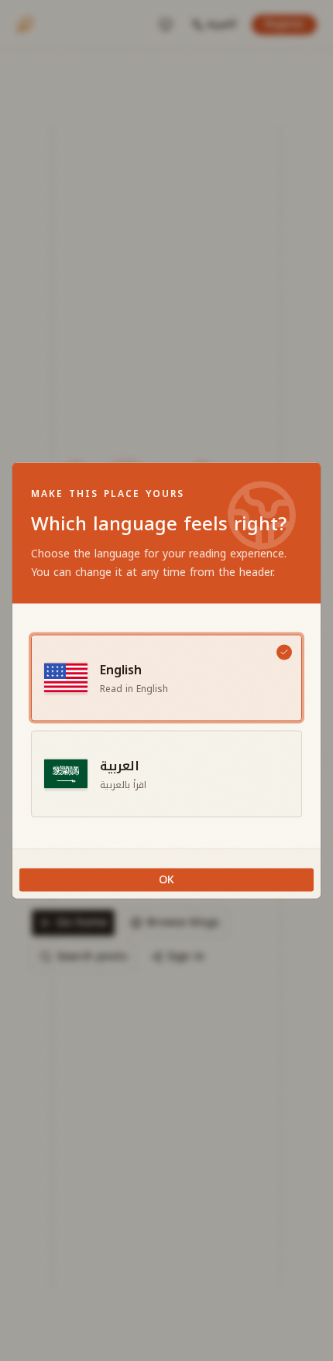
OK (166, 879)
